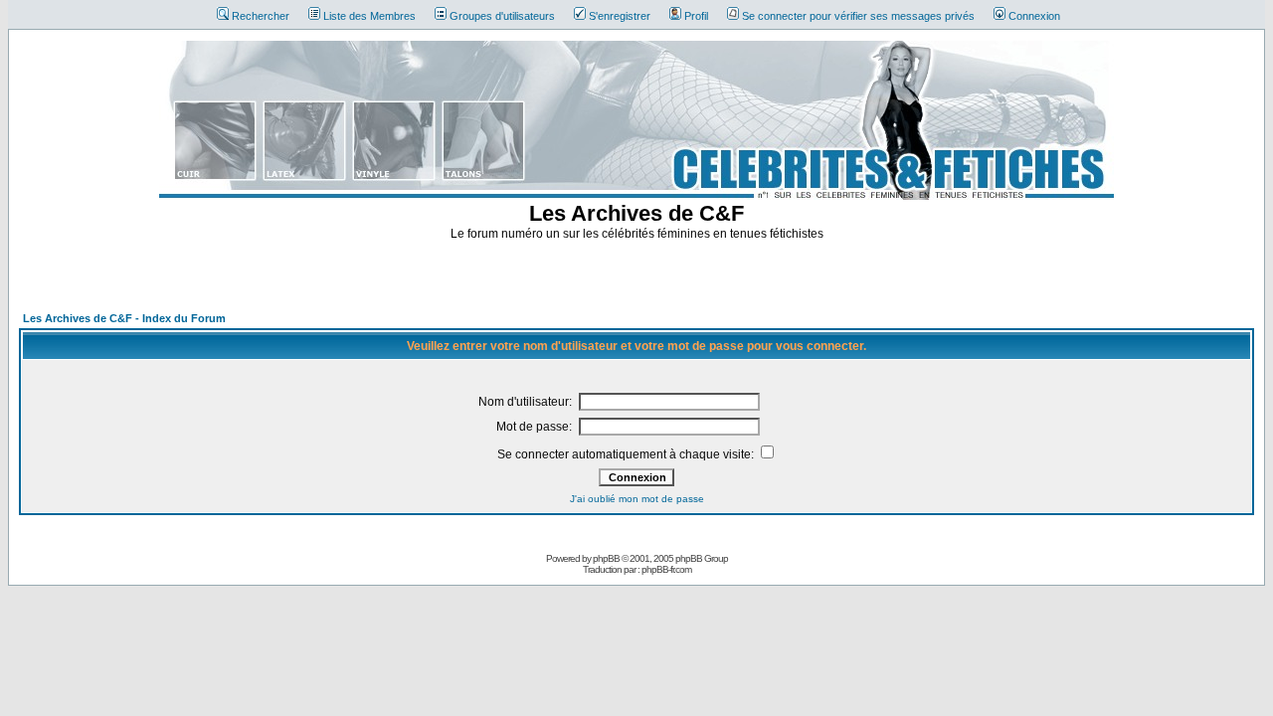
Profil (696, 16)
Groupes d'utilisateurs (502, 16)
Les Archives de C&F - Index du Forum (124, 318)
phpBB (606, 558)
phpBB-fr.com (666, 569)
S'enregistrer (619, 16)
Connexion (1034, 16)
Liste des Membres (369, 16)
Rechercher (260, 16)
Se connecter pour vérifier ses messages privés (858, 16)
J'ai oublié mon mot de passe (637, 498)
